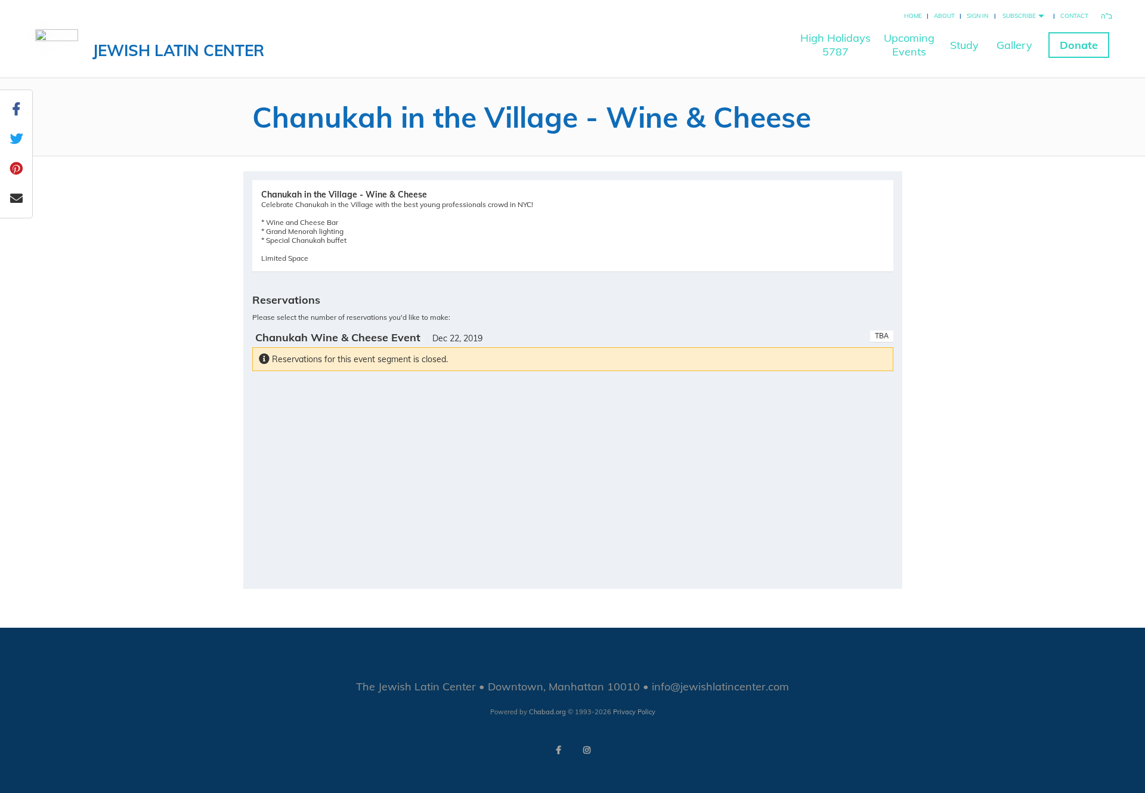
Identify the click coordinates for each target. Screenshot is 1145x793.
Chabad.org (547, 712)
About (944, 16)
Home (913, 16)
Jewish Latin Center (178, 50)
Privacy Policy (634, 712)
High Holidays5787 (835, 44)
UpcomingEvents (909, 44)
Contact (1074, 16)
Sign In (977, 16)
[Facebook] (558, 750)
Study (964, 45)
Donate (1079, 45)
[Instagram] (586, 750)
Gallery (1014, 45)
